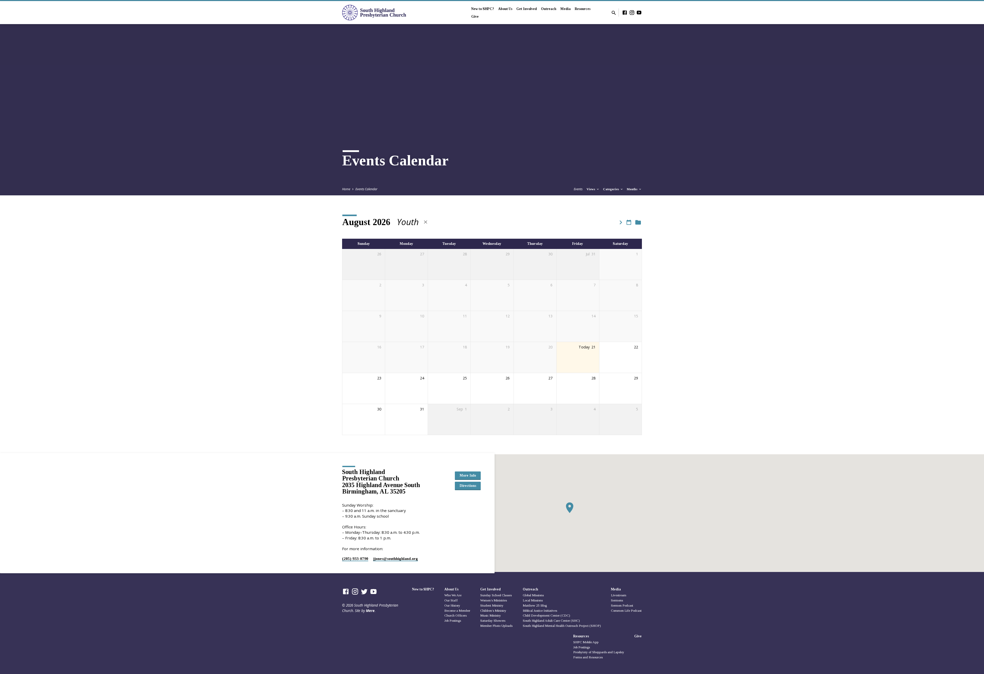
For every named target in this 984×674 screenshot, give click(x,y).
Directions (468, 486)
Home (346, 189)
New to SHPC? (482, 9)
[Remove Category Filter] (425, 222)
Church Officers (455, 615)
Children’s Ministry (493, 610)
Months (632, 189)
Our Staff (451, 600)
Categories (611, 189)
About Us (505, 9)
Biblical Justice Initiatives (540, 610)
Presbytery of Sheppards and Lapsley (598, 652)
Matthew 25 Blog (535, 605)
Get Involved (526, 9)
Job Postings (452, 620)
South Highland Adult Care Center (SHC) (551, 620)
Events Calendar (366, 189)
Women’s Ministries (493, 600)
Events (578, 189)
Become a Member (457, 610)
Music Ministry (490, 615)
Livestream (618, 595)
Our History (452, 605)
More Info (468, 475)
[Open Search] (614, 12)
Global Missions (533, 595)
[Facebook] (625, 12)
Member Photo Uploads (496, 626)
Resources (582, 9)
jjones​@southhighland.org (395, 558)
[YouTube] (639, 12)
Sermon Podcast (622, 605)
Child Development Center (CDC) (546, 615)
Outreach (548, 9)
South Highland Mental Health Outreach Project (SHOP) (562, 626)
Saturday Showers (492, 620)
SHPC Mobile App (586, 642)
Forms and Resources (588, 657)
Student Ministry (492, 605)
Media (565, 9)
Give (475, 16)
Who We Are (453, 595)
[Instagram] (632, 12)
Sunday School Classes (496, 595)
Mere (370, 610)
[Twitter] (364, 591)
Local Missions (533, 600)
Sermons (617, 600)
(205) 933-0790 (355, 558)
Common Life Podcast (626, 610)
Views (591, 189)
